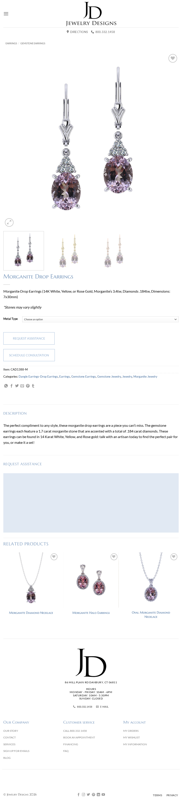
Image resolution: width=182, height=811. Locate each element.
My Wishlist (131, 737)
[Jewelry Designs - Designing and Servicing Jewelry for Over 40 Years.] (91, 13)
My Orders (130, 730)
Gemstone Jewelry (109, 376)
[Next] (170, 140)
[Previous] (12, 140)
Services (9, 744)
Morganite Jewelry (145, 376)
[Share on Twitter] (17, 386)
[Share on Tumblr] (33, 386)
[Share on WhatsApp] (6, 386)
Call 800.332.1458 (75, 730)
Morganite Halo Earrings (91, 613)
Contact (9, 737)
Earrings (11, 43)
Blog (7, 757)
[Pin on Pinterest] (28, 386)
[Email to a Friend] (22, 386)
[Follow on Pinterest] (93, 795)
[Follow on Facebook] (78, 795)
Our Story (10, 730)
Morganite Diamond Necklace (31, 613)
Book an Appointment (79, 737)
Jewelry (127, 376)
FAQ (66, 751)
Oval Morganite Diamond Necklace (151, 614)
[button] (6, 13)
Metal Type (10, 319)
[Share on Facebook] (11, 386)
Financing (70, 744)
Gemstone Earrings (32, 43)
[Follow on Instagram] (83, 795)
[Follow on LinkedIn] (98, 795)
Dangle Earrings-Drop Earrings (38, 376)
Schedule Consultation (29, 355)
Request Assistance (29, 338)
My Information (135, 744)
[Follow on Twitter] (88, 795)
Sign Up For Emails (16, 751)
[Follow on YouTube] (103, 795)
